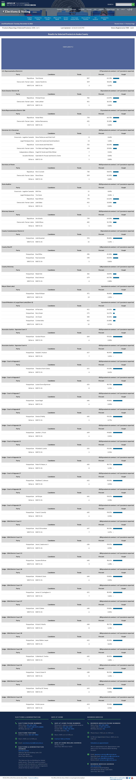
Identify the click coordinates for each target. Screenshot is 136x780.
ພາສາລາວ (101, 9)
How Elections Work (105, 18)
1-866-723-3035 (68, 729)
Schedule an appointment (99, 743)
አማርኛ (123, 9)
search (110, 4)
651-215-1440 (31, 725)
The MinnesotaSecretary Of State (21, 4)
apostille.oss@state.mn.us (109, 756)
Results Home (119, 23)
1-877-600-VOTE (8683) (35, 727)
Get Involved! (95, 18)
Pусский (89, 9)
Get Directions (24, 750)
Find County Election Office (75, 18)
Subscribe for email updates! (118, 778)
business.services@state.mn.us (105, 754)
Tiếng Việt (81, 9)
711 (31, 729)
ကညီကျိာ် (129, 9)
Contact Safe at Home (62, 739)
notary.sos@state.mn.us (108, 760)
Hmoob (66, 9)
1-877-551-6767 (104, 727)
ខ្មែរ (118, 9)
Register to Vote (29, 18)
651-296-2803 (103, 725)
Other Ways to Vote (47, 18)
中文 (95, 9)
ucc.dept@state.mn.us (106, 758)
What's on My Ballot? (57, 18)
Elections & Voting (17, 11)
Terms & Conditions (33, 778)
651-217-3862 (33, 734)
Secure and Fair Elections (86, 18)
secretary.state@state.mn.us (32, 743)
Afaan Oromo (111, 9)
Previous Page (130, 23)
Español (59, 9)
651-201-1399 (67, 727)
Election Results (66, 18)
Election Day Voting (38, 18)
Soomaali (73, 9)
